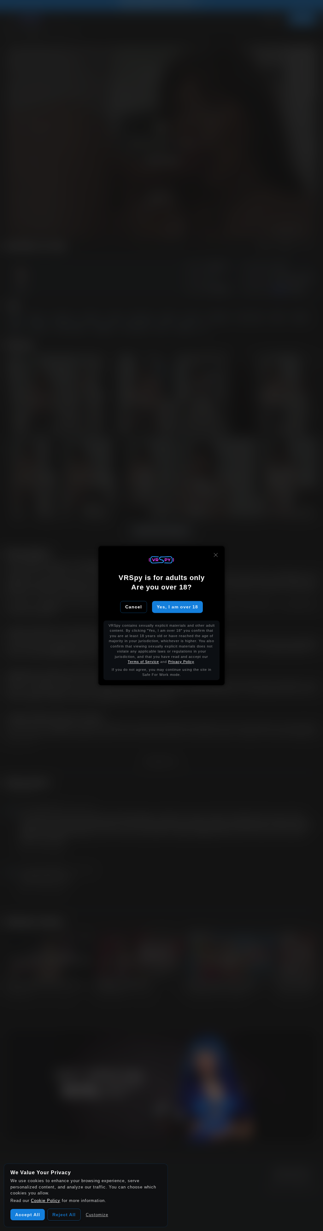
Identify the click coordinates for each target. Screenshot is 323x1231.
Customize (97, 1214)
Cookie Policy (45, 1200)
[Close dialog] (216, 555)
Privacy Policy (181, 662)
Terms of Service (143, 662)
